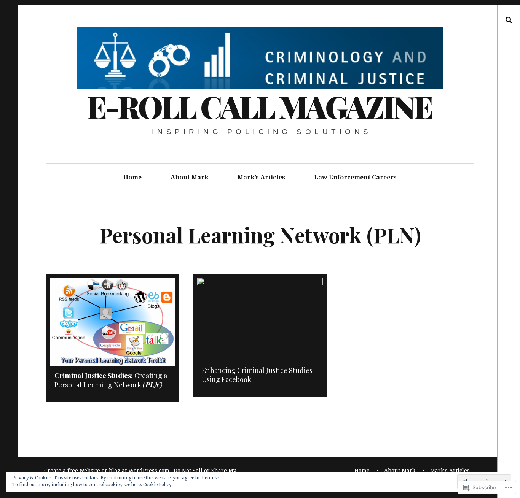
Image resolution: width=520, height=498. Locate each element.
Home (132, 177)
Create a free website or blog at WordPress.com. (107, 471)
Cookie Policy (157, 484)
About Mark (190, 177)
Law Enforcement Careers (355, 177)
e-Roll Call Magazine (259, 106)
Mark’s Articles (261, 177)
